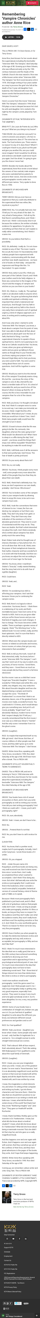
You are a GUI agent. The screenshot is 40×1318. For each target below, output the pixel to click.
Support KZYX (8, 1247)
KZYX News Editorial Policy (12, 1291)
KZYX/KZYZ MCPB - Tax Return (14, 1283)
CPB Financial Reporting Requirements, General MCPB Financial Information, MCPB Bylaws (19, 1278)
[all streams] (37, 1315)
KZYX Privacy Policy (10, 1287)
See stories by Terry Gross (23, 1207)
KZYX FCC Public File (10, 1265)
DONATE (33, 3)
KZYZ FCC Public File (10, 1269)
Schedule (7, 1252)
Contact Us (7, 1260)
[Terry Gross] (6, 1197)
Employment (8, 1256)
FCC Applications (9, 1273)
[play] (3, 1315)
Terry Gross (18, 27)
